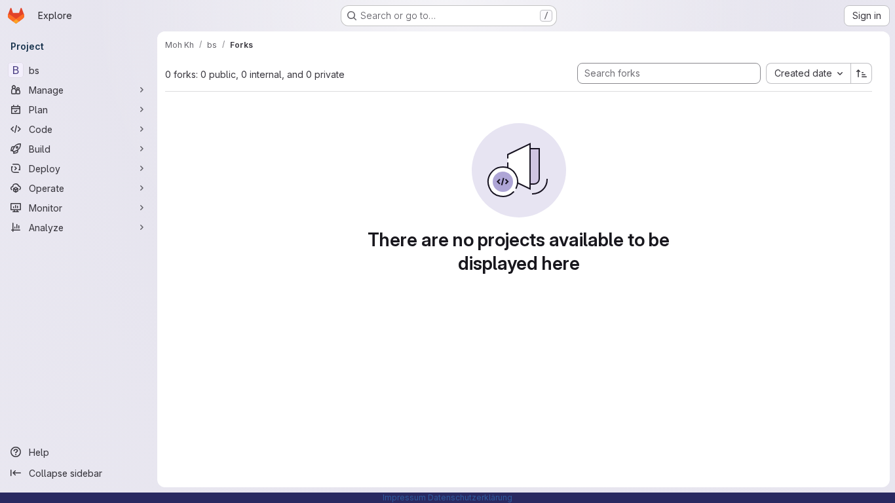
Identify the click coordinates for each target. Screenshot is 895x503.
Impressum (404, 497)
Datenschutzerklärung (470, 497)
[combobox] (808, 73)
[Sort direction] (861, 73)
